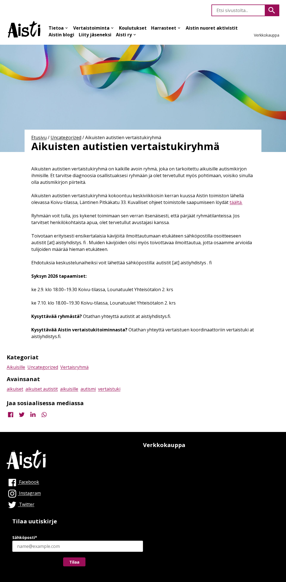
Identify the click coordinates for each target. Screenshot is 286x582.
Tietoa (56, 28)
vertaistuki (109, 389)
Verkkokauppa (266, 35)
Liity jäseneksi (95, 35)
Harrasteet (163, 28)
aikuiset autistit (41, 389)
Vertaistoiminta (91, 28)
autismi (88, 389)
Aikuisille (16, 367)
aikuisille (69, 389)
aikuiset (15, 389)
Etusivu (39, 137)
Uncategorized (66, 137)
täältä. (236, 202)
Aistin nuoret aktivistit (212, 28)
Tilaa (74, 562)
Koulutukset (133, 28)
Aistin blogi (61, 35)
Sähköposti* (24, 537)
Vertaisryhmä (74, 367)
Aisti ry (124, 35)
